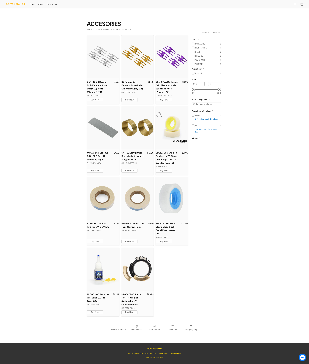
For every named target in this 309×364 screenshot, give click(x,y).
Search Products (118, 329)
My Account (136, 329)
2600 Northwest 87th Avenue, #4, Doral (206, 130)
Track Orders (154, 329)
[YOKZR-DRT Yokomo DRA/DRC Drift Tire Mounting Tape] (103, 127)
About (40, 4)
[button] (15, 4)
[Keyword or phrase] (194, 104)
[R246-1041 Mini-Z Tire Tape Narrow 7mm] (137, 198)
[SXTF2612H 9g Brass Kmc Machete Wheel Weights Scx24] (137, 127)
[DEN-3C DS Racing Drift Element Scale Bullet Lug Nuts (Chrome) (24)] (103, 56)
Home (89, 29)
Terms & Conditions (135, 353)
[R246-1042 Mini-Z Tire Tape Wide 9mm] (103, 198)
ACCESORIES (126, 29)
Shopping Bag (191, 329)
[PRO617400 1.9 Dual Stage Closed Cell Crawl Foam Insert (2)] (172, 198)
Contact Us (52, 4)
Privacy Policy (150, 353)
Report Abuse (176, 353)
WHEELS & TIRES (110, 29)
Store (32, 4)
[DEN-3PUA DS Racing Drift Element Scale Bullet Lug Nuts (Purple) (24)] (172, 56)
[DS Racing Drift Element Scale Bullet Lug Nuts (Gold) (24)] (137, 56)
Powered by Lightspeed (154, 357)
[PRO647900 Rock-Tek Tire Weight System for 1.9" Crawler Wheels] (137, 269)
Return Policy (163, 353)
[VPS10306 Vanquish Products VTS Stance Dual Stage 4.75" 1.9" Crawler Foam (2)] (172, 127)
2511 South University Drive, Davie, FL (206, 120)
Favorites (173, 329)
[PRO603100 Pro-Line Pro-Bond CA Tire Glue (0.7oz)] (103, 269)
